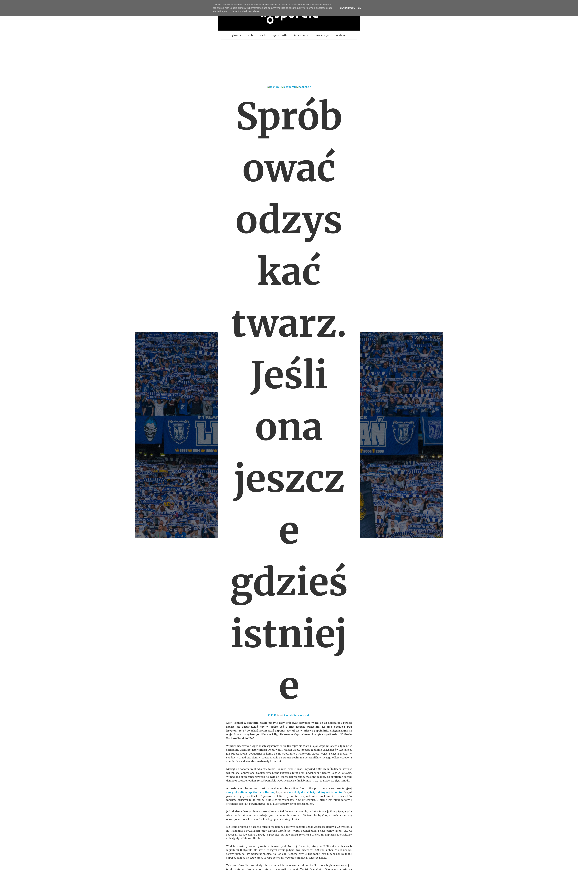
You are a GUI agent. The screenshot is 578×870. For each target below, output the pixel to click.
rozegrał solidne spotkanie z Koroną (250, 792)
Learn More (347, 7)
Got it (362, 7)
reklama (341, 35)
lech (250, 35)
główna (236, 35)
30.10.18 (272, 715)
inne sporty (301, 35)
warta (262, 35)
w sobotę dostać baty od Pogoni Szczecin (315, 792)
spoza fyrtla (280, 35)
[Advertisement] (289, 62)
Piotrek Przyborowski (297, 715)
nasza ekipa (322, 35)
